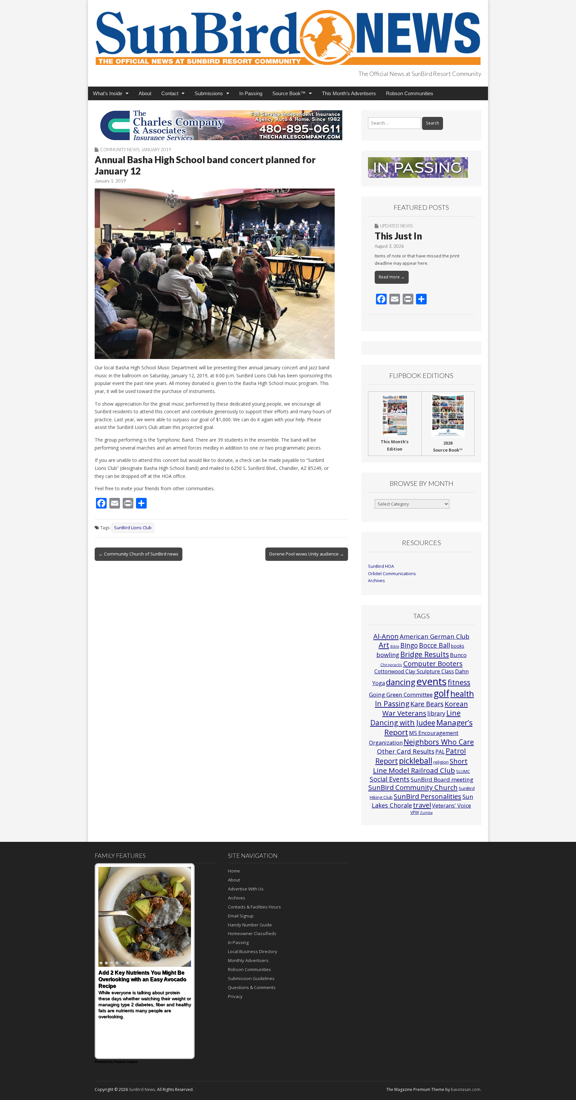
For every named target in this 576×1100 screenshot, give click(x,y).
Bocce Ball (434, 645)
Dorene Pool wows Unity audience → (306, 554)
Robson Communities (409, 93)
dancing (400, 681)
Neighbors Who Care (439, 742)
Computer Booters (433, 663)
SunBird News (142, 1089)
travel (422, 805)
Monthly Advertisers (248, 960)
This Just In (398, 235)
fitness (459, 682)
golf (441, 693)
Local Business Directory (252, 951)
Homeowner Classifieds (252, 933)
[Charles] (221, 125)
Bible (394, 646)
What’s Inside (107, 93)
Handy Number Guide (250, 925)
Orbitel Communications (392, 573)
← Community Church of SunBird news (138, 554)
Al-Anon (386, 636)
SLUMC (463, 771)
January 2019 (156, 149)
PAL (440, 751)
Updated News (396, 225)
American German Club (434, 636)
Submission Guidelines (251, 978)
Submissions (209, 93)
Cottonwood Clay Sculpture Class (414, 671)
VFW (414, 812)
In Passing (250, 93)
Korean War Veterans (425, 708)
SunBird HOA (381, 566)
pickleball (415, 760)
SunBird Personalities (427, 796)
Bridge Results (424, 654)
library (436, 713)
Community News (119, 149)
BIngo (409, 645)
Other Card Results (405, 751)
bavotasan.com (465, 1089)
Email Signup (241, 916)
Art (384, 645)
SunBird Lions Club (133, 528)
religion (441, 762)
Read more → (392, 277)
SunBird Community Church (413, 787)
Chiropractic (391, 664)
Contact (169, 93)
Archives (376, 580)
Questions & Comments (252, 987)
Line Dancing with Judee (415, 717)
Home (234, 871)
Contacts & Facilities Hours (254, 907)
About (145, 93)
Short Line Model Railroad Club (420, 765)
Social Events (390, 779)
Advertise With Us (246, 889)
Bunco (458, 655)
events (431, 681)
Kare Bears (427, 703)
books (457, 646)
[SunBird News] (288, 33)
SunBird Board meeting (442, 779)
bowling (387, 655)
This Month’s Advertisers (349, 93)
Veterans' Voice (451, 805)
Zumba (426, 812)
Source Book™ (289, 93)
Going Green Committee (401, 694)
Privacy (235, 996)
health (462, 693)
